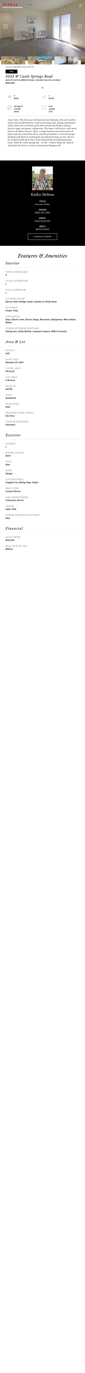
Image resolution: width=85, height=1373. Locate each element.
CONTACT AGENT (42, 237)
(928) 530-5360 (42, 212)
